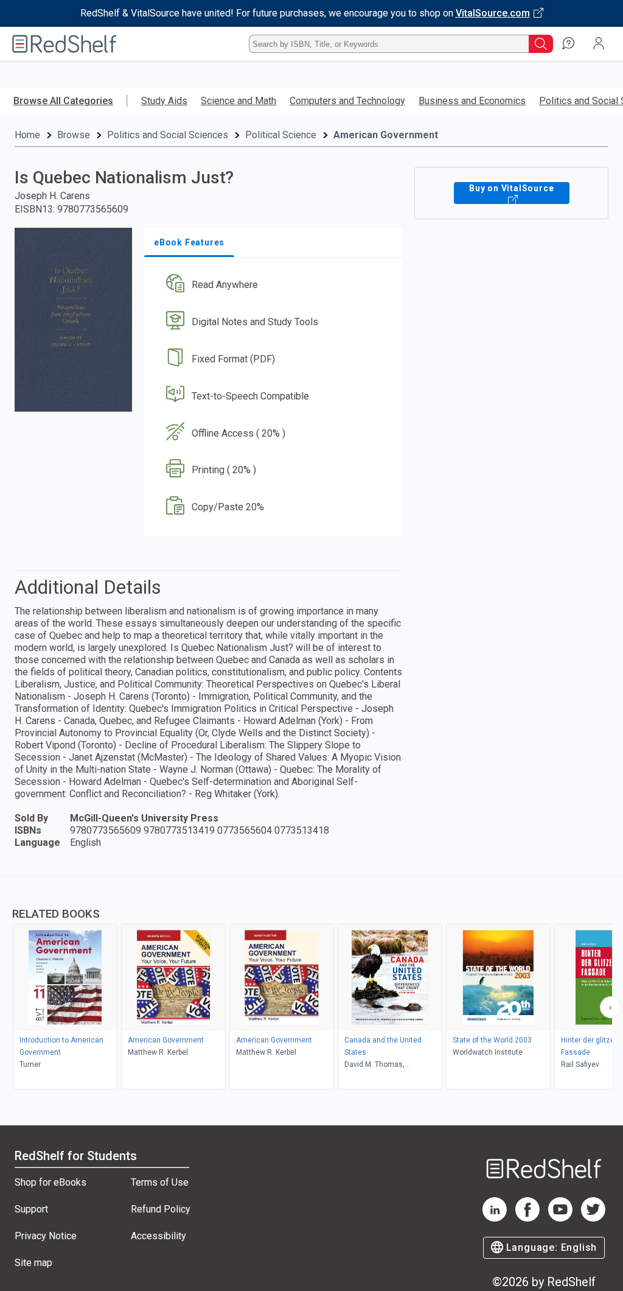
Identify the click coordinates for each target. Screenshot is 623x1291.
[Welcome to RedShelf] (64, 44)
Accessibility (158, 1236)
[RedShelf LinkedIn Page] (494, 1218)
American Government (385, 135)
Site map (33, 1262)
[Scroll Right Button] (611, 1007)
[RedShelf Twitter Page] (593, 1218)
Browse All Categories (63, 101)
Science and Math (238, 101)
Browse (73, 135)
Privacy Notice (46, 1236)
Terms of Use (160, 1182)
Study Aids (164, 101)
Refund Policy (160, 1209)
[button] (272, 285)
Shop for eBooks (50, 1182)
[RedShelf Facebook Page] (527, 1218)
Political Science (280, 135)
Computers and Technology (347, 101)
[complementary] (311, 984)
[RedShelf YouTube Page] (560, 1218)
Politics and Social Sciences (167, 135)
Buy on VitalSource (511, 188)
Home (27, 135)
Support (31, 1209)
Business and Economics (472, 101)
